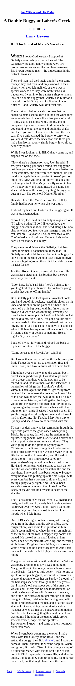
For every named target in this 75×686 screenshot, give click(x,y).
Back (9, 671)
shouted (49, 640)
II (34, 28)
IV (44, 28)
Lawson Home (43, 671)
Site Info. (60, 671)
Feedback (39, 674)
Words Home (24, 671)
